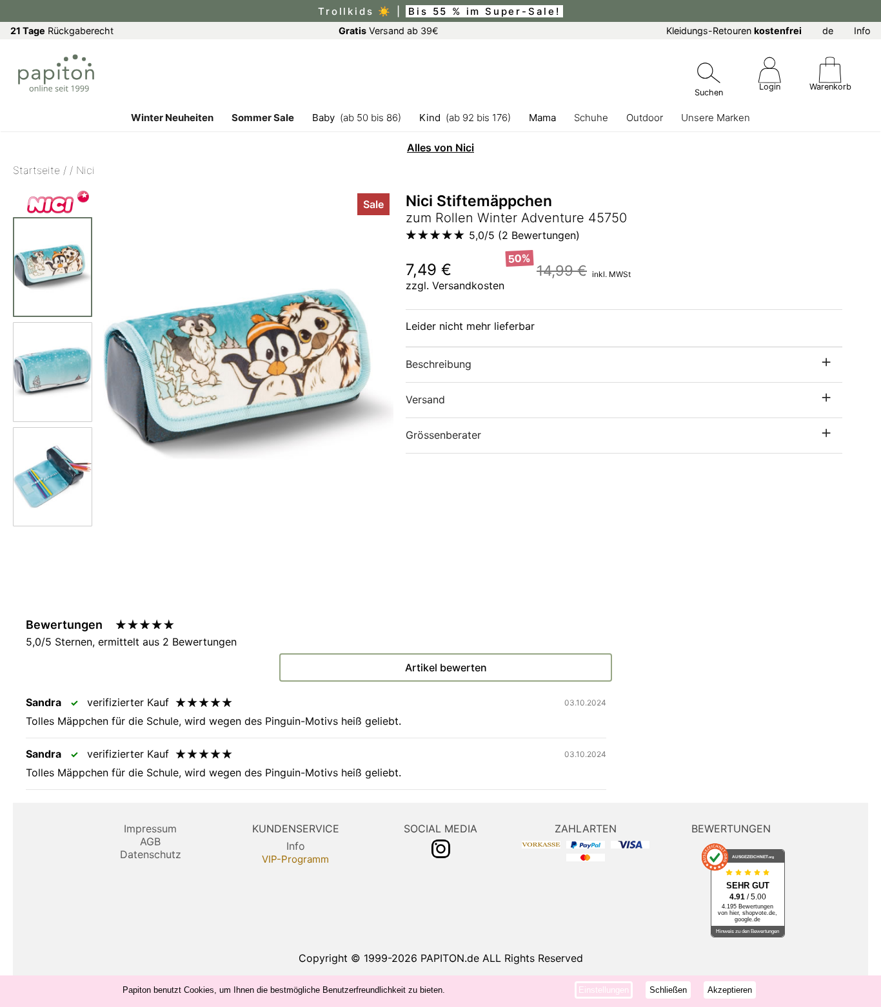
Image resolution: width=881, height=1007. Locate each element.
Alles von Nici (440, 147)
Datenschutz (150, 854)
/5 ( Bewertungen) (524, 235)
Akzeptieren (730, 990)
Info (862, 30)
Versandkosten (468, 285)
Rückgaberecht (62, 30)
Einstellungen (604, 990)
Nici (85, 170)
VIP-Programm (295, 859)
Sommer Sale (263, 117)
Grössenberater (443, 434)
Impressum (150, 828)
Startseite (36, 170)
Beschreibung (438, 364)
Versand (425, 399)
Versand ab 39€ (389, 30)
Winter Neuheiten (172, 117)
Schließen (668, 990)
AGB (150, 841)
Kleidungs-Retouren (734, 30)
